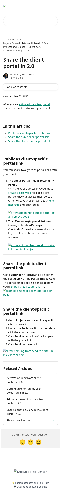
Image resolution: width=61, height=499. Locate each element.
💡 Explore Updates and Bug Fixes (30, 482)
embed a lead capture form (27, 286)
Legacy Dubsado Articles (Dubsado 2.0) (24, 43)
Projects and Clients (14, 46)
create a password (19, 193)
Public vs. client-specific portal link (29, 133)
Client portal (35, 46)
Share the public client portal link (28, 137)
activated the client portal (34, 104)
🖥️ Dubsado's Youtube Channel (31, 486)
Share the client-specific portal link (29, 141)
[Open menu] (55, 6)
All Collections (11, 39)
